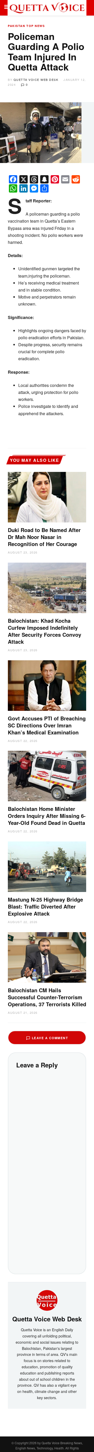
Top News (35, 26)
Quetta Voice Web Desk (36, 79)
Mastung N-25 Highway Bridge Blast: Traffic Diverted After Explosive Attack (45, 906)
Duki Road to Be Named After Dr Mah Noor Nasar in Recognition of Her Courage (44, 537)
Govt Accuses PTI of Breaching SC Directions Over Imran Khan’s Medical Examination (47, 725)
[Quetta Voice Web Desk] (47, 1299)
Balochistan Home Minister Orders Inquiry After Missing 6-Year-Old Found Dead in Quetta (47, 815)
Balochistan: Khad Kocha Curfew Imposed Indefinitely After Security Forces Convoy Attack (44, 631)
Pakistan (16, 26)
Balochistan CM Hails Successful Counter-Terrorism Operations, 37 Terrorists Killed (47, 997)
